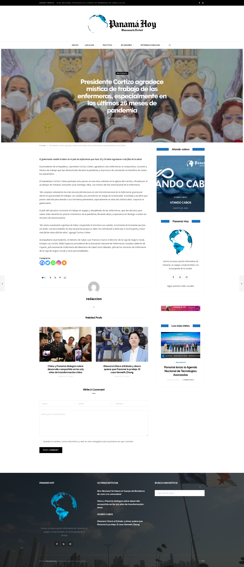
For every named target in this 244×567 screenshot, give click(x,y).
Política (107, 45)
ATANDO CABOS (180, 197)
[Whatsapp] (53, 262)
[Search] (169, 45)
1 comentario (188, 380)
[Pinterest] (26, 179)
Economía (126, 45)
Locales (89, 45)
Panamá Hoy (51, 561)
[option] (181, 184)
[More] (64, 262)
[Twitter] (26, 172)
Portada (42, 145)
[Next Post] (241, 283)
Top (203, 561)
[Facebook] (26, 165)
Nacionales (122, 73)
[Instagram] (58, 262)
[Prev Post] (2, 283)
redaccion (115, 118)
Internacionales (150, 45)
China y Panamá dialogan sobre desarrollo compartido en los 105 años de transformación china (92, 3)
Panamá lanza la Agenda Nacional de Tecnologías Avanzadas (180, 371)
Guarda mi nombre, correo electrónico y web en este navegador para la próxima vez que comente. (88, 441)
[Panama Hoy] (122, 23)
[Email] (26, 186)
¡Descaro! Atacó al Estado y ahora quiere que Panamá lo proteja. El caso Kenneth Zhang (122, 369)
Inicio (75, 45)
